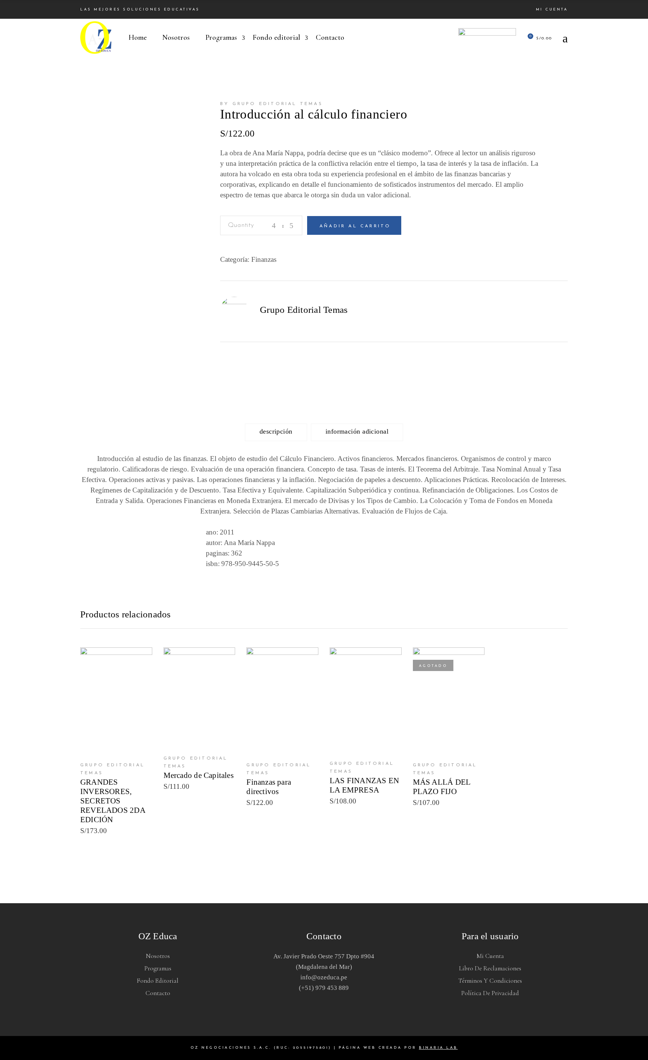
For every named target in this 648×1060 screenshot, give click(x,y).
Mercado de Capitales (199, 775)
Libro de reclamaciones (490, 968)
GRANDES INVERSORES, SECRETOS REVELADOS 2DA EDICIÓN (112, 801)
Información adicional (357, 431)
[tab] (276, 432)
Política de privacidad (490, 993)
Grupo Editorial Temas (304, 310)
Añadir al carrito (355, 226)
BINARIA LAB (438, 1048)
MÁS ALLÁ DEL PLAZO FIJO (442, 787)
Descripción (276, 431)
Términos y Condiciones (490, 981)
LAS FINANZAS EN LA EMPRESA (364, 785)
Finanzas (263, 259)
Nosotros (158, 956)
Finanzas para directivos (268, 787)
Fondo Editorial (157, 981)
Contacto (158, 993)
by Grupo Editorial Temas (271, 104)
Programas (157, 968)
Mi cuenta (552, 10)
